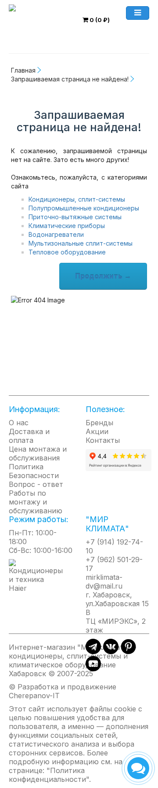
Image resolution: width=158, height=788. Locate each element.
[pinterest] (128, 651)
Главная (23, 70)
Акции (97, 431)
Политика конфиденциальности (47, 775)
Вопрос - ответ (36, 484)
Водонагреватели (56, 234)
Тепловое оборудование (67, 252)
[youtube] (93, 668)
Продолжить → (103, 276)
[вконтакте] (110, 651)
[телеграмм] (93, 651)
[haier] (40, 575)
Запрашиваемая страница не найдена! (70, 79)
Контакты (103, 440)
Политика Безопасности (34, 471)
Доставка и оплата (29, 436)
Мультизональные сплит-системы (81, 243)
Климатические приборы (67, 225)
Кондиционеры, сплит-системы (77, 199)
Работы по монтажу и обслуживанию (35, 502)
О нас (19, 422)
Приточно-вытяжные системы (75, 217)
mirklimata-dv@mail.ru (104, 581)
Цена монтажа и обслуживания (38, 453)
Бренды (99, 422)
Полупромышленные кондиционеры (84, 208)
